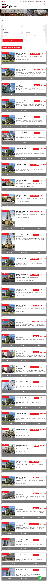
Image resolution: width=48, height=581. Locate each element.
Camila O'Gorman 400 (22, 382)
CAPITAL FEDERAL (6, 52)
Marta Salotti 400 (21, 352)
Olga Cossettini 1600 (22, 274)
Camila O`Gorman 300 (22, 540)
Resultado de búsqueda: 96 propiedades (11, 47)
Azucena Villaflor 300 (22, 429)
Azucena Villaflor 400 (22, 211)
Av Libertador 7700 (21, 132)
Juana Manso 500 (21, 493)
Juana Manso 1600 (21, 53)
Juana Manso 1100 (21, 180)
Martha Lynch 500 (21, 569)
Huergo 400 (19, 85)
